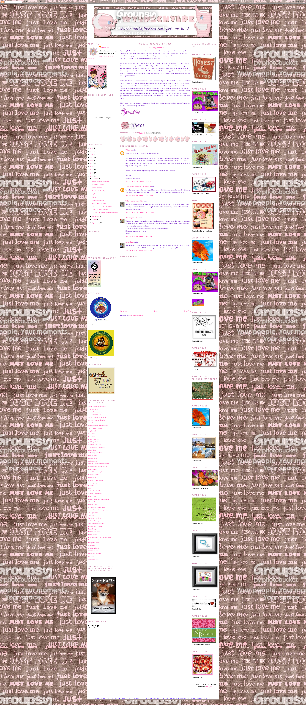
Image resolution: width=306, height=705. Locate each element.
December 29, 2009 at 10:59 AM (140, 212)
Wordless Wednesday (98, 191)
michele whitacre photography (98, 466)
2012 (91, 167)
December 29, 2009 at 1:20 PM (139, 236)
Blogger (208, 686)
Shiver (94, 197)
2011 (91, 170)
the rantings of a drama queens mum (99, 537)
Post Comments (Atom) (136, 315)
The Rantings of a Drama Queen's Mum (138, 186)
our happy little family (95, 493)
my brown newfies (93, 474)
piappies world (92, 496)
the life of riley (92, 534)
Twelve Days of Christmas (100, 209)
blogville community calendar (97, 425)
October (94, 219)
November (95, 216)
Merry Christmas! (97, 188)
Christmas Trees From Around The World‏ (105, 212)
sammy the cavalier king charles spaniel (101, 510)
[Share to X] (155, 133)
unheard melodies (93, 548)
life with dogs (92, 455)
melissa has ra (92, 461)
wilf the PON (92, 556)
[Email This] (150, 133)
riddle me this (92, 502)
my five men (92, 477)
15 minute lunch (93, 409)
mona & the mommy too (96, 472)
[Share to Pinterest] (159, 133)
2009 (91, 176)
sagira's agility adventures (96, 507)
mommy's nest (92, 469)
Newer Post (123, 311)
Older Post (187, 311)
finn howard (92, 436)
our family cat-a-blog (94, 491)
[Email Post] (147, 133)
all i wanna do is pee (94, 415)
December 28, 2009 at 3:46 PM (139, 181)
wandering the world (94, 553)
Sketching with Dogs (132, 218)
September (95, 223)
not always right (93, 483)
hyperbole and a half (94, 444)
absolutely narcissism (95, 412)
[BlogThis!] (153, 133)
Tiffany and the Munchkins (134, 201)
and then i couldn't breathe (96, 420)
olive (89, 488)
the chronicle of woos (95, 526)
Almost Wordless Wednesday (101, 181)
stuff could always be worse (97, 521)
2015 (91, 157)
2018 (91, 148)
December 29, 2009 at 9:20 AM (139, 195)
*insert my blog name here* (97, 406)
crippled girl (92, 431)
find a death (91, 434)
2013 (91, 163)
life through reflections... (96, 453)
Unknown (129, 150)
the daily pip (92, 529)
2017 (91, 151)
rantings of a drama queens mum (98, 499)
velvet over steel (93, 551)
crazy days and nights (95, 428)
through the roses (93, 542)
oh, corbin (91, 485)
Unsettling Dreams (156, 47)
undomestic (91, 545)
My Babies (95, 194)
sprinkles (105, 47)
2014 (91, 160)
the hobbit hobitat (94, 532)
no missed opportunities (95, 480)
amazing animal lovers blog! (97, 417)
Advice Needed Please (99, 203)
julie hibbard (92, 450)
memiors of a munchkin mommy (98, 463)
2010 (91, 173)
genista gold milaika (94, 442)
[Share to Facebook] (157, 133)
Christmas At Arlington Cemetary (102, 206)
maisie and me (92, 458)
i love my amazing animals (96, 447)
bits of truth (91, 423)
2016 (91, 154)
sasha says (91, 515)
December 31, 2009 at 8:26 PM (139, 251)
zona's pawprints (93, 559)
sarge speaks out (93, 513)
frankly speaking (93, 439)
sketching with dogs (94, 518)
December (95, 179)
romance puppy (93, 504)
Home (156, 311)
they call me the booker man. (97, 540)
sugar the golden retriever (96, 523)
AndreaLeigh (130, 242)
